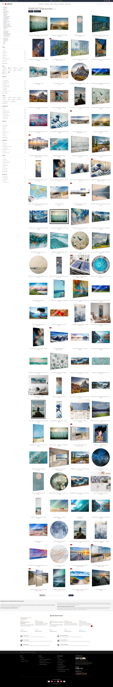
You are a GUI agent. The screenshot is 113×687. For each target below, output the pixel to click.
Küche (4, 41)
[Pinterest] (78, 668)
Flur (4, 44)
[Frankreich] (77, 673)
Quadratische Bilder (6, 34)
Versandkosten (26, 635)
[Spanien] (83, 673)
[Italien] (78, 673)
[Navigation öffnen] (3, 4)
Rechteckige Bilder (6, 33)
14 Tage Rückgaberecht (64, 635)
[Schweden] (84, 673)
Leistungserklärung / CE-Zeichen (63, 669)
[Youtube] (80, 668)
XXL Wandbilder (6, 18)
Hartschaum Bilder (6, 23)
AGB (59, 657)
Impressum (22, 652)
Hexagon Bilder (6, 31)
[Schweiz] (82, 673)
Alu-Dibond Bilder (6, 16)
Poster (4, 10)
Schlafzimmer (5, 39)
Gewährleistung (61, 667)
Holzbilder (5, 15)
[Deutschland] (75, 673)
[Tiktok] (82, 668)
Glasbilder (5, 12)
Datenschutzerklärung (27, 652)
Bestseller (5, 9)
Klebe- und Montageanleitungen (45, 659)
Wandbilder (5, 7)
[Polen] (86, 673)
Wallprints (5, 22)
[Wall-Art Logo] (8, 4)
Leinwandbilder (6, 11)
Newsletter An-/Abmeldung (44, 662)
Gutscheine (42, 657)
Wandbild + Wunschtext (7, 26)
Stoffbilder (5, 20)
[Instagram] (76, 668)
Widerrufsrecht (33, 652)
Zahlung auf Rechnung (64, 644)
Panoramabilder (6, 36)
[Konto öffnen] (104, 1)
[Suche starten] (107, 4)
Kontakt (22, 657)
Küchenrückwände (6, 21)
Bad (4, 43)
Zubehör (4, 28)
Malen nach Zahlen (6, 25)
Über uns (22, 659)
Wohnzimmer (5, 38)
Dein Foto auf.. (5, 27)
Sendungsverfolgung (43, 664)
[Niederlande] (79, 673)
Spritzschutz (5, 14)
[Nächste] (92, 626)
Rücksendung (60, 662)
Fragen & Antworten (24, 661)
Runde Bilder (5, 32)
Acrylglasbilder (6, 17)
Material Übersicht (43, 661)
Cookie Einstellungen (61, 671)
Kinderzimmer (5, 40)
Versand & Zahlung (61, 661)
